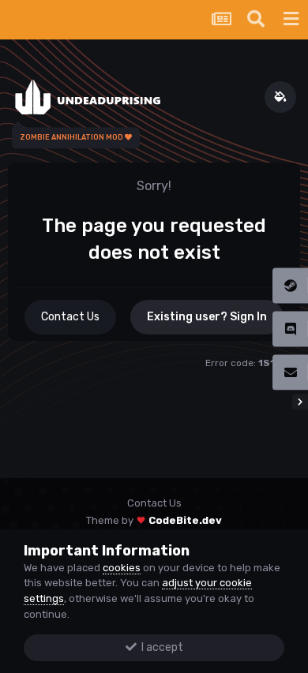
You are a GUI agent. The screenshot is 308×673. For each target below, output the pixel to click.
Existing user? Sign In (207, 316)
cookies (122, 568)
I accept (160, 647)
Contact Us (70, 316)
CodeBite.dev (185, 520)
